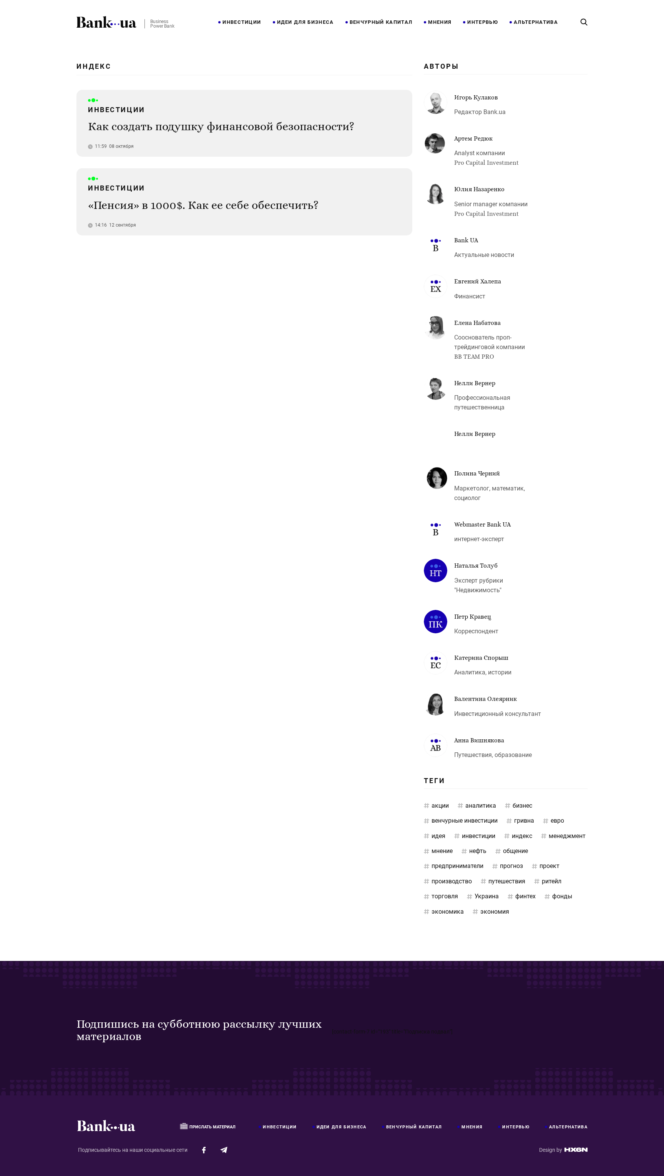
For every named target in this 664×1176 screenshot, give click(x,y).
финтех (525, 896)
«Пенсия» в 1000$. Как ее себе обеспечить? (203, 205)
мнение (442, 851)
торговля (445, 896)
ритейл (551, 881)
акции (440, 805)
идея (438, 836)
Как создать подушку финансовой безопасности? (221, 126)
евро (557, 820)
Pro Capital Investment (486, 162)
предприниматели (457, 866)
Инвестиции (241, 22)
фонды (562, 896)
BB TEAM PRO (474, 356)
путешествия (506, 881)
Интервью (482, 22)
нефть (477, 851)
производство (452, 881)
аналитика (480, 805)
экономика (448, 911)
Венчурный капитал (381, 22)
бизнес (522, 805)
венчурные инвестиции (465, 820)
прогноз (511, 866)
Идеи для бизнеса (305, 22)
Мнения (440, 22)
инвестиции (478, 836)
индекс (522, 836)
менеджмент (567, 836)
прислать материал (212, 1127)
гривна (524, 820)
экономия (494, 911)
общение (515, 851)
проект (549, 866)
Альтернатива (536, 22)
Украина (487, 896)
